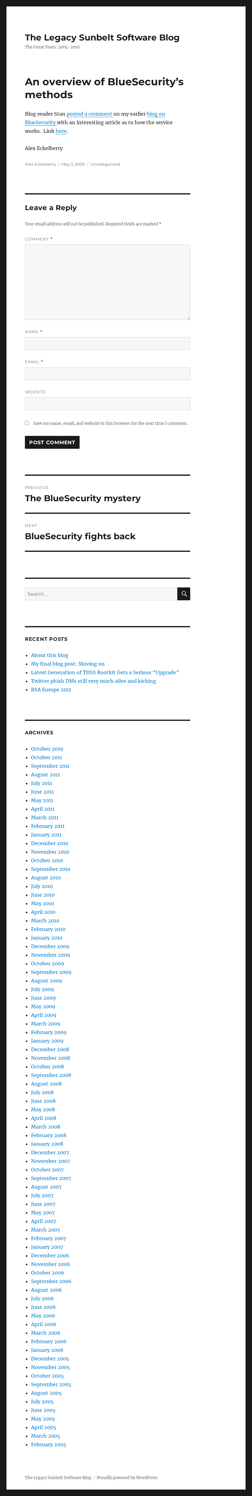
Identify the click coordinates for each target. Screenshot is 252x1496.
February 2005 (48, 1444)
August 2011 (45, 774)
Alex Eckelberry (40, 164)
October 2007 (47, 1170)
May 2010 (42, 903)
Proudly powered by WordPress (127, 1477)
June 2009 (43, 998)
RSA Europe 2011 (51, 689)
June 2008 (43, 1101)
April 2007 (43, 1221)
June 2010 (43, 895)
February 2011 (48, 826)
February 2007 (48, 1238)
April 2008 (43, 1118)
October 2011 (46, 757)
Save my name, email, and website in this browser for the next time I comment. (110, 423)
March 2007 (45, 1230)
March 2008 (45, 1127)
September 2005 (51, 1384)
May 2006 (43, 1316)
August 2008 (46, 1084)
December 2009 (50, 946)
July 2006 (42, 1298)
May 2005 (43, 1419)
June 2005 (43, 1410)
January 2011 (46, 835)
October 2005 (47, 1376)
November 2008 (50, 1058)
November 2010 (50, 852)
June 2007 (43, 1204)
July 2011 (41, 783)
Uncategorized (105, 164)
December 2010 (49, 843)
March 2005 (45, 1436)
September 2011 (50, 766)
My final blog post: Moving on (68, 664)
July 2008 (42, 1092)
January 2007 (47, 1247)
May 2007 (43, 1212)
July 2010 (42, 886)
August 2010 (46, 878)
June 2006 (43, 1307)
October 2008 (47, 1066)
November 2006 (50, 1264)
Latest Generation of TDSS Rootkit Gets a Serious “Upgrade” (105, 672)
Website (35, 391)
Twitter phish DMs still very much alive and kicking (93, 681)
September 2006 (51, 1281)
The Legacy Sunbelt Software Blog (102, 37)
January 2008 (47, 1144)
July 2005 (42, 1401)
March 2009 (46, 1024)
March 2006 (46, 1333)
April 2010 (43, 912)
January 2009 (47, 1041)
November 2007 (50, 1161)
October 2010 (47, 860)
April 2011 (42, 809)
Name (34, 331)
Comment (39, 239)
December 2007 (50, 1152)
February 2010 (48, 929)
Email (34, 361)
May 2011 (42, 800)
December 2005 (50, 1359)
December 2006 (50, 1255)
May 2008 (43, 1109)
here (61, 131)
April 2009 (44, 1015)
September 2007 (51, 1178)
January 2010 (46, 938)
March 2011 (44, 817)
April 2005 (43, 1427)
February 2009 (49, 1032)
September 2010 (50, 869)
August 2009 (46, 981)
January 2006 (47, 1350)
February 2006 (49, 1341)
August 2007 (46, 1187)
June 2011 (42, 792)
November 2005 (50, 1367)
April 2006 (44, 1324)
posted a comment (90, 114)
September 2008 (51, 1075)
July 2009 (42, 989)
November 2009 (50, 955)
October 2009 (47, 963)
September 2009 (51, 972)
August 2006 (46, 1290)
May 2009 (43, 1006)
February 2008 (48, 1135)
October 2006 (47, 1273)
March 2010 (45, 920)
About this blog (50, 655)
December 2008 (50, 1049)
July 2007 (42, 1195)
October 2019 (47, 749)
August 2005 (46, 1393)
